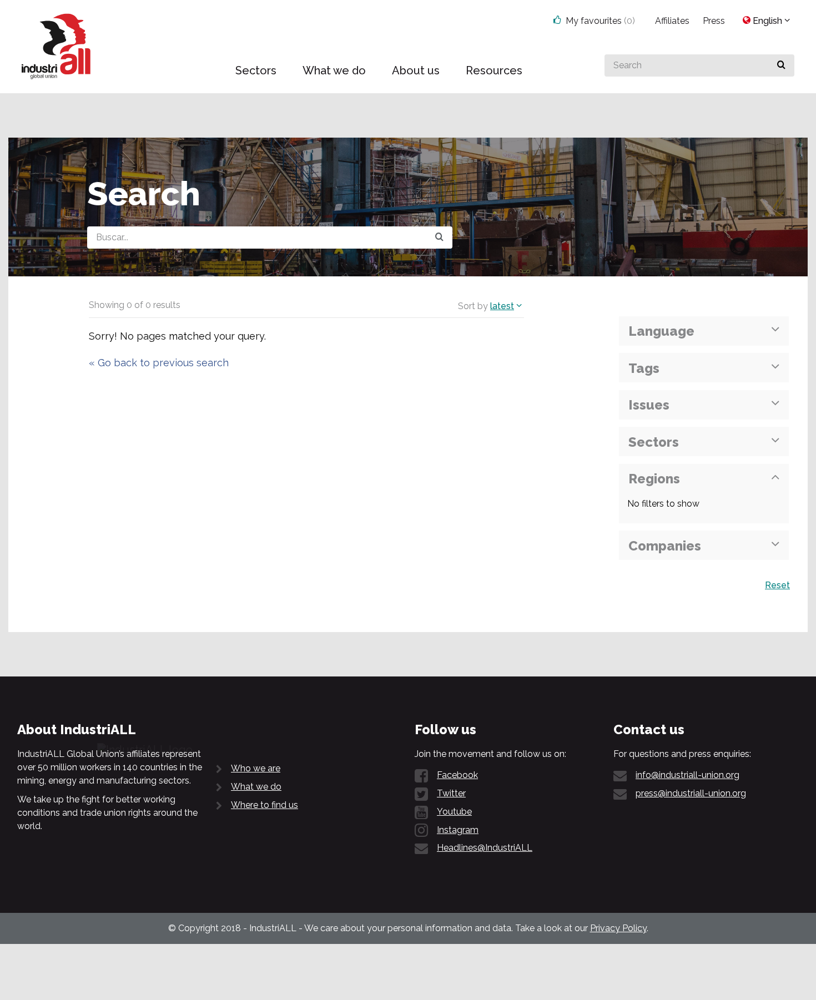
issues (648, 405)
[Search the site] (439, 237)
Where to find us (264, 805)
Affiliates (672, 21)
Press (714, 21)
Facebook (457, 775)
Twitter (451, 793)
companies (664, 546)
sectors (653, 442)
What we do (256, 786)
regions (654, 479)
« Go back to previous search (159, 362)
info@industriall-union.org (687, 775)
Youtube (454, 811)
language (661, 331)
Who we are (255, 768)
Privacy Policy (618, 928)
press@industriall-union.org (691, 793)
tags (643, 368)
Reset (777, 585)
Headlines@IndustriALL (484, 847)
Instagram (457, 830)
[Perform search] (781, 65)
